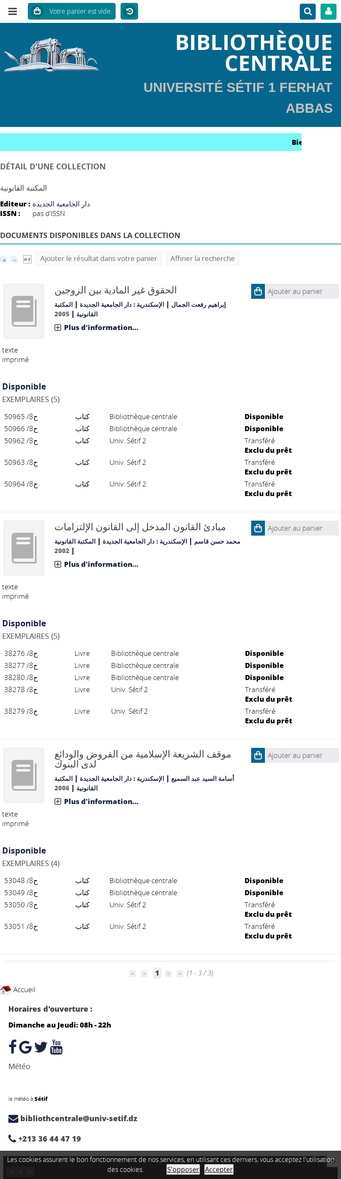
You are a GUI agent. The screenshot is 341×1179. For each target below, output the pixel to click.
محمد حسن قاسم (217, 541)
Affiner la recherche (202, 258)
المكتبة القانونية (75, 541)
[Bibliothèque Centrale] (56, 52)
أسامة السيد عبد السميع (202, 778)
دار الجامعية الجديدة (61, 203)
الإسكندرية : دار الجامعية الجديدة (122, 304)
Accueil (23, 989)
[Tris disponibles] (27, 258)
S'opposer (183, 1169)
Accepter (219, 1169)
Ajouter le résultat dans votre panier (98, 258)
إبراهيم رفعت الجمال (198, 304)
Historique (129, 11)
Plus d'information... (101, 327)
